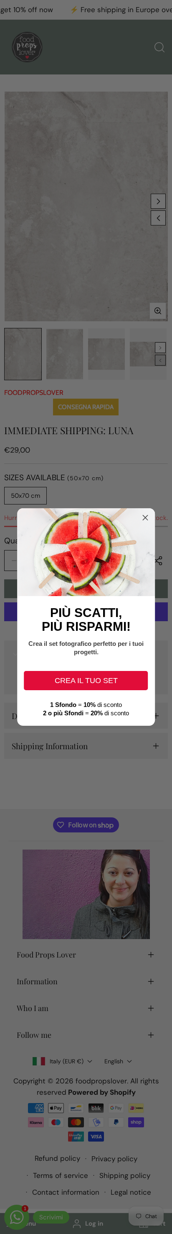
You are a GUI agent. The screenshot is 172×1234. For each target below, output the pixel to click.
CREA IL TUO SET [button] (86, 680)
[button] (145, 518)
